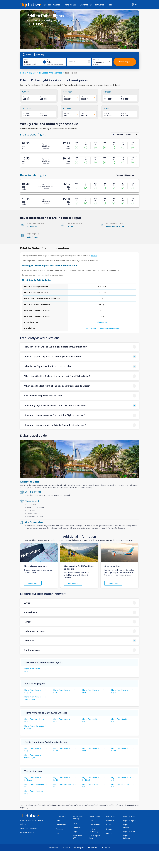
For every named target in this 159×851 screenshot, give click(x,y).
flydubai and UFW (77, 837)
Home (23, 73)
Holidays (109, 829)
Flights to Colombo (126, 837)
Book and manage (52, 4)
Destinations (86, 4)
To (47, 59)
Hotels (108, 825)
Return (28, 55)
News (75, 823)
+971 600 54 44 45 (27, 832)
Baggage (59, 829)
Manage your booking (78, 817)
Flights (32, 73)
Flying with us (70, 4)
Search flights (124, 62)
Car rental (110, 820)
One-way (40, 55)
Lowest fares (111, 816)
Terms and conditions (28, 828)
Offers (58, 820)
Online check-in (95, 816)
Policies (23, 824)
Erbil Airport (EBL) (102, 322)
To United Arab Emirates (50, 73)
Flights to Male (129, 831)
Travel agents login (95, 837)
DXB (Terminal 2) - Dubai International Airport (102, 328)
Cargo (75, 831)
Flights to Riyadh (129, 820)
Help (110, 4)
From (26, 59)
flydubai (94, 256)
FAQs (92, 820)
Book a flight (61, 816)
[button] (79, 347)
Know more (32, 583)
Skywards (99, 4)
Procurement (95, 825)
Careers (109, 833)
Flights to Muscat (126, 826)
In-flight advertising (94, 830)
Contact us (77, 827)
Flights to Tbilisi (129, 816)
